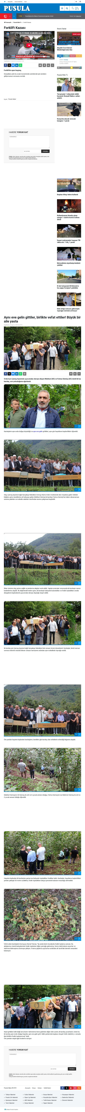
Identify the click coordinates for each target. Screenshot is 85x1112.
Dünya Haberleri (29, 1103)
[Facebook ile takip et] (62, 1088)
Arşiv (25, 1)
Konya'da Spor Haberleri (50, 1097)
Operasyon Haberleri (11, 1100)
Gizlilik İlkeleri (47, 1088)
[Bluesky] (13, 65)
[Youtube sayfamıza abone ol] (71, 1088)
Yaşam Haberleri (48, 1103)
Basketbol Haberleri (68, 1097)
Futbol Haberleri (29, 1094)
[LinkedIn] (16, 65)
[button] (44, 65)
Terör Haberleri (10, 1103)
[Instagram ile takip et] (75, 1088)
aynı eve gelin (37, 431)
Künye (34, 1088)
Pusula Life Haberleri (12, 1097)
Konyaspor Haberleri (68, 1094)
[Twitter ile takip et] (66, 1088)
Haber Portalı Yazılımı (12, 1109)
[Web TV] (76, 1)
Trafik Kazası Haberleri (49, 1100)
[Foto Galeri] (80, 1)
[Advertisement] (29, 114)
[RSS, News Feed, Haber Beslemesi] (79, 1088)
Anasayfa (8, 22)
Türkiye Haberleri (10, 1094)
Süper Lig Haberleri (30, 1097)
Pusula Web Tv (17, 22)
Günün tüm (75, 16)
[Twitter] (9, 65)
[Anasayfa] (5, 1)
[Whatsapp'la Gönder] (20, 65)
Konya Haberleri (47, 1094)
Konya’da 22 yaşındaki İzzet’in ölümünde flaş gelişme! (40, 16)
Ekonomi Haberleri (67, 1100)
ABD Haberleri (28, 1100)
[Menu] (62, 8)
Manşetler (10, 1)
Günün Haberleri (18, 1)
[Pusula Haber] (17, 8)
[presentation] (10, 16)
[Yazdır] (40, 65)
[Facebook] (5, 65)
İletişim (40, 1088)
